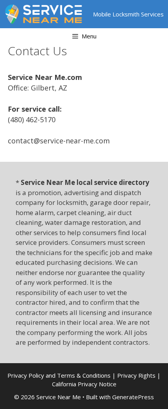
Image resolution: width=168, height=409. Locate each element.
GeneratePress (133, 397)
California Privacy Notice (84, 384)
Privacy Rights (136, 375)
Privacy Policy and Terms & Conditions (59, 375)
